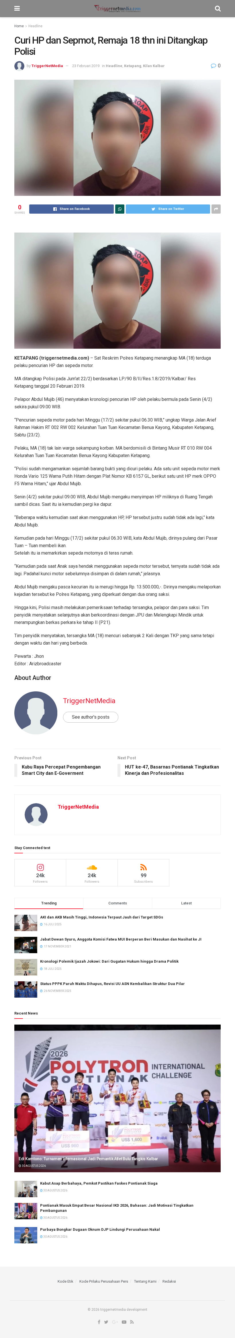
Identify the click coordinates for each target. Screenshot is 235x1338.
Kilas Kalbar (154, 66)
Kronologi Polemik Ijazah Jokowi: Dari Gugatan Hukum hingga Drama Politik (109, 961)
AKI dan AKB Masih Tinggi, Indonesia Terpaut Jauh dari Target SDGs (101, 917)
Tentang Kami (145, 1281)
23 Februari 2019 (85, 66)
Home (19, 26)
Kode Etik (65, 1281)
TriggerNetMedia (47, 66)
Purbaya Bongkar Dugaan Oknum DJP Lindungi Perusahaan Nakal (100, 1229)
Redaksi (169, 1281)
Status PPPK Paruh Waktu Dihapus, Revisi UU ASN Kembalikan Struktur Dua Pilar (112, 984)
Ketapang (132, 66)
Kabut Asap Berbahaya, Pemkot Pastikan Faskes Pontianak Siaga (99, 1183)
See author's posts (90, 717)
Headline (35, 26)
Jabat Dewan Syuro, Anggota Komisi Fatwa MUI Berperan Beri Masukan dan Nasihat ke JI (120, 939)
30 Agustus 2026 (33, 1165)
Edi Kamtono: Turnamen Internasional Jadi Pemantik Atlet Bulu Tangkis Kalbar (88, 1158)
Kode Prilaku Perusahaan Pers (103, 1281)
